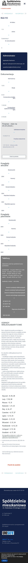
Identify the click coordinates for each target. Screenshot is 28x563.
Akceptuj (4, 560)
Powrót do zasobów (14, 465)
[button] (24, 3)
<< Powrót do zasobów (6, 8)
